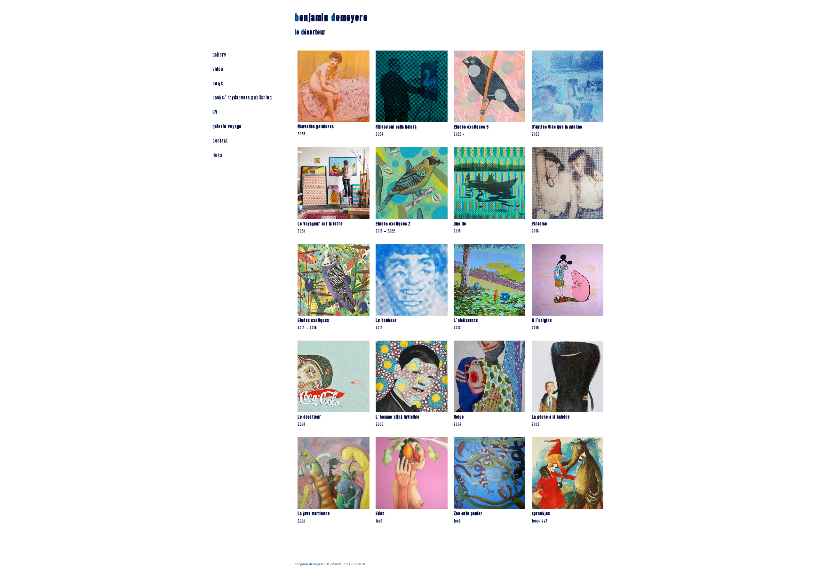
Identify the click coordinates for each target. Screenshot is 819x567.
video (217, 69)
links (217, 155)
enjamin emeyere (331, 18)
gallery (219, 54)
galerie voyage (227, 126)
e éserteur (310, 32)
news (217, 83)
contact (220, 141)
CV (214, 112)
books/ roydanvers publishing (242, 97)
